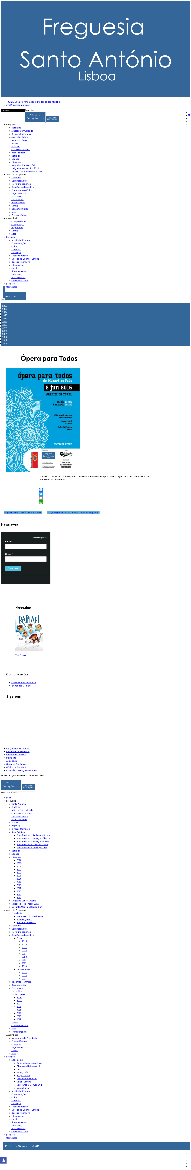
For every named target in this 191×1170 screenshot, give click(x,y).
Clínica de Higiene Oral (28, 1066)
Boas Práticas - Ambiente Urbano (34, 835)
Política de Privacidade (17, 751)
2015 (4, 340)
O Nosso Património (21, 134)
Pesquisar (6, 792)
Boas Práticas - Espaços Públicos (33, 838)
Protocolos (17, 196)
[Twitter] (189, 115)
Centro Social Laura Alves (29, 1063)
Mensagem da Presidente (30, 916)
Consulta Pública (19, 208)
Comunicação (18, 243)
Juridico (15, 268)
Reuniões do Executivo (22, 187)
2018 (4, 330)
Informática (17, 265)
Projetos (10, 283)
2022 (4, 318)
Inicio (8, 797)
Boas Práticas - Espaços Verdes (33, 841)
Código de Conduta (16, 767)
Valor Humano (24, 1081)
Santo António (18, 803)
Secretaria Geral (19, 280)
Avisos (14, 143)
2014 (4, 343)
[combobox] (23, 792)
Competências (19, 180)
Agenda (15, 158)
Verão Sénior (23, 1088)
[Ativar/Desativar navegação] (3, 299)
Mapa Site (11, 757)
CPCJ (19, 1069)
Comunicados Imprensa (23, 682)
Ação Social (17, 1059)
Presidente (16, 913)
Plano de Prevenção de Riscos (21, 770)
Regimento (17, 227)
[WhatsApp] (95, 502)
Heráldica (16, 127)
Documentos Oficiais (21, 190)
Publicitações (18, 202)
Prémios (15, 146)
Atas (13, 212)
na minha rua (10, 295)
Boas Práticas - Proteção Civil (32, 847)
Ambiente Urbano (20, 240)
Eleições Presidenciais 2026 (25, 168)
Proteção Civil (18, 277)
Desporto (16, 249)
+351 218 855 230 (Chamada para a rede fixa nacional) (33, 101)
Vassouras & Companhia (29, 1084)
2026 (4, 305)
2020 (4, 324)
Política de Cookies (16, 754)
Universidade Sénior (27, 1078)
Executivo (16, 177)
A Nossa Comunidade (22, 130)
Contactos (11, 286)
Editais (14, 205)
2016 (4, 337)
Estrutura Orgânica (21, 183)
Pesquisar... (30, 110)
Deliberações (23, 969)
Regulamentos (18, 193)
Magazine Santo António (23, 165)
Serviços (10, 237)
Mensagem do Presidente (24, 1038)
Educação (16, 252)
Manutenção (17, 274)
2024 (4, 312)
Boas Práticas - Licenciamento (32, 844)
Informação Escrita (26, 922)
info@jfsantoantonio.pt (18, 105)
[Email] (95, 498)
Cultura (15, 246)
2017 (4, 334)
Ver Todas (20, 655)
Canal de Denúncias (16, 764)
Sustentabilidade (19, 137)
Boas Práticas (18, 152)
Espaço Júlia (23, 1072)
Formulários (17, 199)
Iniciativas (16, 162)
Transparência (19, 215)
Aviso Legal (11, 760)
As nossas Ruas (19, 140)
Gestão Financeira (20, 261)
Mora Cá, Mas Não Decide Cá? (26, 171)
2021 (4, 321)
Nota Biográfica (24, 919)
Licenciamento (19, 271)
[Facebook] (95, 490)
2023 (4, 315)
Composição (17, 224)
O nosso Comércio (20, 149)
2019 (4, 327)
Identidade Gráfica (21, 685)
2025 (4, 309)
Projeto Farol (23, 1075)
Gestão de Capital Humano (25, 258)
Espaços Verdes (19, 255)
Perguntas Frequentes (17, 748)
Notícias (15, 155)
